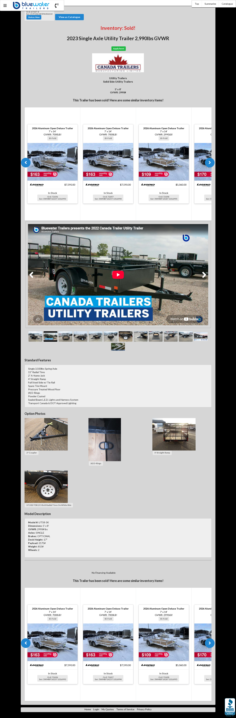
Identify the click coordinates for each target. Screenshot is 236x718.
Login (96, 709)
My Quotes (108, 709)
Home (87, 709)
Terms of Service (125, 709)
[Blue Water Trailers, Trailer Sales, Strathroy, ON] (230, 707)
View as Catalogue (69, 17)
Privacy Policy (144, 709)
